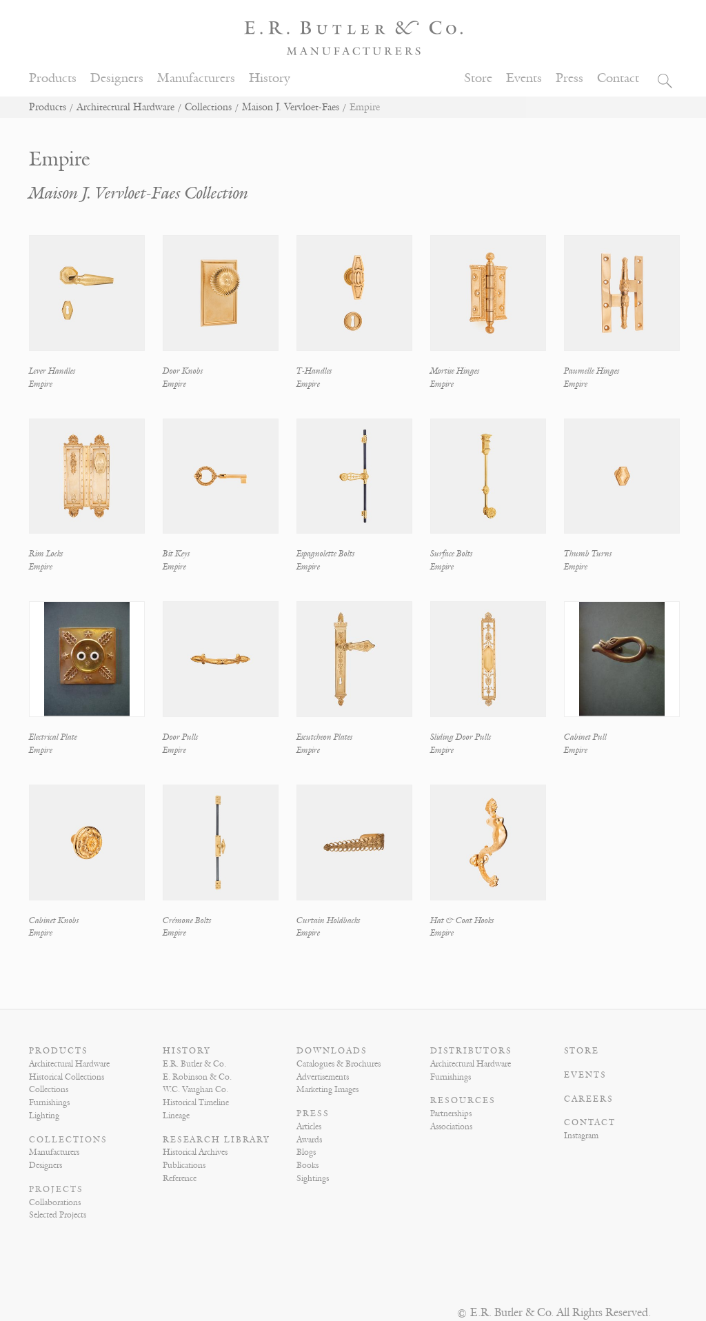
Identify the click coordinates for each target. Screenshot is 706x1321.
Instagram (581, 1135)
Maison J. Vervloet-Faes (290, 107)
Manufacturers (196, 78)
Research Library (216, 1139)
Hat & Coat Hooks (462, 920)
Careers (589, 1099)
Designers (116, 78)
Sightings (312, 1178)
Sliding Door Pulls (460, 737)
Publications (184, 1165)
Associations (451, 1126)
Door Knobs (183, 370)
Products (53, 78)
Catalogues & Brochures (338, 1063)
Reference (179, 1178)
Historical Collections (66, 1076)
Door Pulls (180, 737)
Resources (463, 1100)
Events (524, 78)
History (269, 78)
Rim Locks (46, 553)
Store (478, 78)
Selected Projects (57, 1214)
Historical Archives (195, 1152)
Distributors (471, 1050)
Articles (308, 1126)
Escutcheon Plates (324, 737)
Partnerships (451, 1113)
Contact (618, 78)
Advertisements (322, 1076)
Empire (40, 384)
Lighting (44, 1115)
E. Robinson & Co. (197, 1076)
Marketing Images (327, 1089)
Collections (208, 107)
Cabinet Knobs (54, 920)
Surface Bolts (451, 553)
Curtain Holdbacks (328, 920)
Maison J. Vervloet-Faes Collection (138, 193)
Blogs (306, 1152)
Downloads (331, 1050)
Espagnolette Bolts (325, 553)
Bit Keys (176, 553)
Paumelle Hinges (591, 370)
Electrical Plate (53, 737)
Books (307, 1165)
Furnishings (49, 1102)
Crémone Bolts (187, 920)
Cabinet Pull (585, 737)
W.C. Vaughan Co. (195, 1089)
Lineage (176, 1115)
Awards (309, 1139)
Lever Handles (52, 370)
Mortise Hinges (454, 370)
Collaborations (55, 1202)
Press (569, 78)
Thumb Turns (588, 553)
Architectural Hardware (125, 107)
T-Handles (314, 370)
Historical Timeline (196, 1102)
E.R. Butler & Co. (194, 1063)
